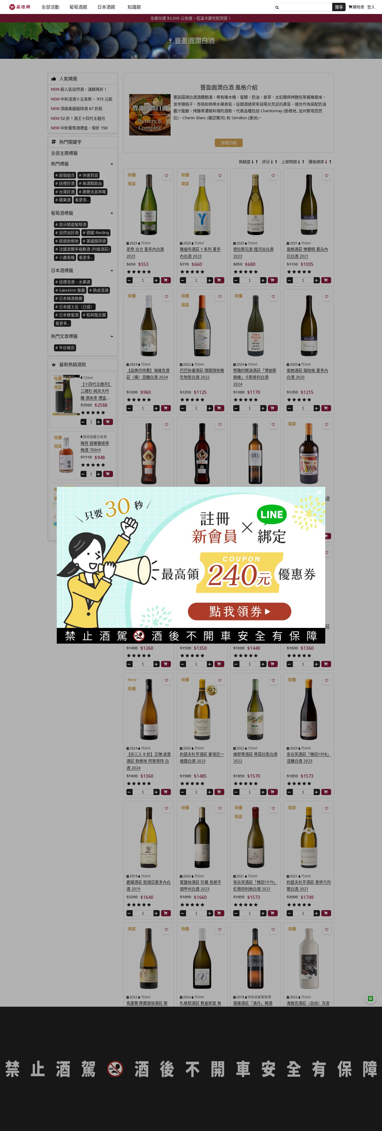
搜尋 (339, 7)
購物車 (358, 7)
